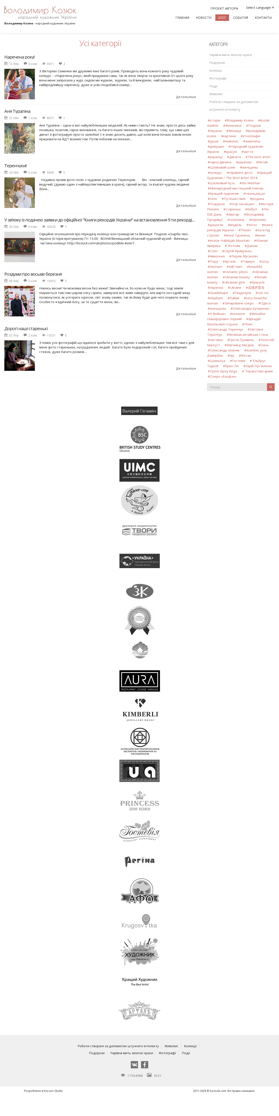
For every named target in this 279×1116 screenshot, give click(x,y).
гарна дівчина (220, 162)
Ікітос (253, 225)
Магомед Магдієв (240, 345)
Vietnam (216, 266)
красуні (231, 151)
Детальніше (186, 97)
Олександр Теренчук (226, 329)
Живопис (216, 94)
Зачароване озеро (239, 303)
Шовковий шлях (222, 167)
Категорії (218, 44)
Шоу (265, 261)
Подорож (217, 204)
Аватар (233, 214)
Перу (214, 261)
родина (258, 198)
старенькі (233, 209)
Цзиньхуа (217, 360)
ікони (261, 235)
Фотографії (218, 78)
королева (258, 219)
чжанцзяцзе (255, 193)
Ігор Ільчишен (243, 204)
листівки (216, 340)
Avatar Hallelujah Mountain (230, 240)
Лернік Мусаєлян (244, 256)
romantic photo (236, 272)
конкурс (216, 172)
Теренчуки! (15, 166)
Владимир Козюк (240, 120)
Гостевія (238, 360)
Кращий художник (225, 193)
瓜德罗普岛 (256, 287)
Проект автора (224, 8)
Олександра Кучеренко (251, 308)
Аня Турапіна (17, 111)
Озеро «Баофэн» (223, 376)
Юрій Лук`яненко (258, 366)
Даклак (252, 245)
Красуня (258, 282)
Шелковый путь (222, 183)
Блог (222, 17)
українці (216, 157)
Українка (216, 287)
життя (248, 151)
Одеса (265, 303)
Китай (263, 162)
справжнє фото (240, 172)
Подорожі (217, 62)
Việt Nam (235, 266)
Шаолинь (237, 219)
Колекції (215, 70)
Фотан (246, 355)
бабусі (252, 209)
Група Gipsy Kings (223, 371)
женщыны (218, 308)
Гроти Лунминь (242, 340)
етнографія (251, 136)
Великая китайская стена (248, 334)
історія (215, 120)
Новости (203, 17)
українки (245, 162)
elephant (216, 298)
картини (229, 136)
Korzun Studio (53, 1091)
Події (213, 86)
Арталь (230, 261)
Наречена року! (19, 57)
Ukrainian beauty (237, 277)
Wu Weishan (251, 183)
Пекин (246, 230)
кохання (238, 313)
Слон (214, 251)
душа (214, 141)
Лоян (248, 324)
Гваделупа (243, 292)
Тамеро (249, 261)
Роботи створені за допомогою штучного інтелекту (234, 105)
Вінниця (234, 130)
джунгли (216, 225)
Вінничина (233, 125)
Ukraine (235, 287)
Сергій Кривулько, (238, 251)
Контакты (263, 17)
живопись (252, 141)
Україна (216, 130)
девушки (217, 146)
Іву (232, 355)
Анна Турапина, (238, 235)
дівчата (235, 157)
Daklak (234, 298)
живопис (231, 141)
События (240, 17)
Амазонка (217, 256)
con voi (263, 292)
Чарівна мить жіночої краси (230, 54)
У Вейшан (217, 313)
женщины (250, 167)
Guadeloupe (219, 292)
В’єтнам (233, 245)
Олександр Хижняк (225, 350)
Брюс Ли (232, 366)
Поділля (254, 125)
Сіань (264, 345)
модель (236, 225)
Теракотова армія (258, 371)
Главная (182, 17)
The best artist (259, 157)
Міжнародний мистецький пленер (237, 188)
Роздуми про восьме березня (33, 274)
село (213, 198)
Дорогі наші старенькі (26, 328)
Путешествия (234, 198)
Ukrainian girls (234, 282)
